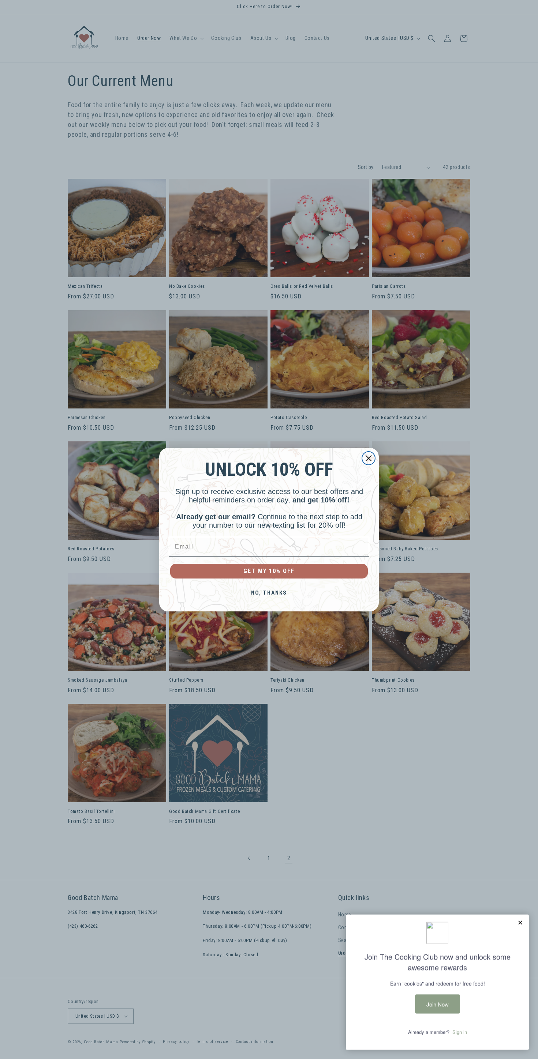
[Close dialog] (368, 458)
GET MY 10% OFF (269, 571)
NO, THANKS (269, 592)
